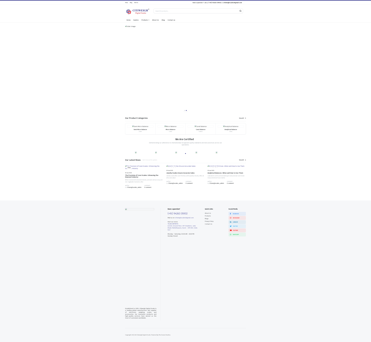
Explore (136, 20)
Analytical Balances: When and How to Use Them (225, 173)
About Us (155, 20)
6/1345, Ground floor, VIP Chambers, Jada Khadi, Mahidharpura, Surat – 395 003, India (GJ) (182, 228)
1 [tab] (184, 110)
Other (129, 167)
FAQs (126, 2)
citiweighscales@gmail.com (232, 2)
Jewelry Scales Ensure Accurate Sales (180, 173)
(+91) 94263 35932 (214, 2)
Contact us (171, 20)
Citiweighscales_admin (133, 187)
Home (129, 20)
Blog (131, 2)
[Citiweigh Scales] (138, 11)
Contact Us (208, 224)
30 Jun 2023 (128, 173)
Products (144, 20)
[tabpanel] (185, 67)
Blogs (206, 218)
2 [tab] (186, 110)
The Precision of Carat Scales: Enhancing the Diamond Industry (141, 176)
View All (241, 118)
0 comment (147, 187)
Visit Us (136, 2)
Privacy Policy (209, 221)
